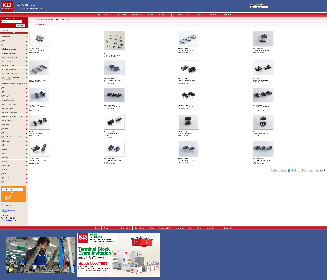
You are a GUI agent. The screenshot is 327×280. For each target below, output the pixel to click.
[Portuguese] (259, 5)
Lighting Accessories (9, 49)
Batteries (6, 174)
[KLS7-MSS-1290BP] (263, 45)
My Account (178, 14)
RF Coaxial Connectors (10, 41)
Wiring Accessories (9, 96)
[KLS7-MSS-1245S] (114, 128)
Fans (4, 153)
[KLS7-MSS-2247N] (188, 75)
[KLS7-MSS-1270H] (114, 102)
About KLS (212, 14)
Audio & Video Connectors (11, 57)
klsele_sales (11, 210)
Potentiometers (7, 120)
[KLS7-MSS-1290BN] (188, 45)
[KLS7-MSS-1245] (39, 128)
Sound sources (7, 88)
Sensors (5, 161)
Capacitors (6, 133)
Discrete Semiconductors (10, 112)
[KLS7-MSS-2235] (263, 128)
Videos (199, 14)
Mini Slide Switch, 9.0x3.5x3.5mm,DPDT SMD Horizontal (261, 160)
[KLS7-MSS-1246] (188, 128)
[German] (255, 5)
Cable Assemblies (8, 100)
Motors (5, 157)
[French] (253, 5)
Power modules (8, 182)
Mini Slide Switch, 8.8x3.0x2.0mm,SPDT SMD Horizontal (37, 106)
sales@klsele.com (11, 220)
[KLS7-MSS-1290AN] (114, 50)
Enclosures (6, 145)
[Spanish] (263, 5)
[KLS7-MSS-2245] (188, 155)
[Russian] (261, 5)
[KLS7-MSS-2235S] (114, 155)
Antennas (6, 45)
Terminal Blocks (8, 61)
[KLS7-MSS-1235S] (263, 102)
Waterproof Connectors (10, 69)
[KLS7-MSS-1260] (263, 75)
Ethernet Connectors (9, 65)
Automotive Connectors (10, 73)
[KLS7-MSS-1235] (188, 102)
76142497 (8, 205)
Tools (5, 170)
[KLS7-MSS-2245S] (263, 155)
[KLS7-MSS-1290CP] (39, 45)
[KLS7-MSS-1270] (39, 102)
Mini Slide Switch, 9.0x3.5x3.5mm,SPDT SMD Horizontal (112, 133)
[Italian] (257, 5)
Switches (6, 92)
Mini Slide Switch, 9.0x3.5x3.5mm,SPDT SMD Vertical (261, 106)
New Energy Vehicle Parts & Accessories (12, 78)
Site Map (150, 14)
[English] (251, 5)
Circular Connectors (9, 53)
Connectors (6, 37)
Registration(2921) (163, 14)
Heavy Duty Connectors (10, 178)
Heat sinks (6, 165)
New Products (122, 14)
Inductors (6, 129)
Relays (5, 149)
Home (98, 14)
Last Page (319, 170)
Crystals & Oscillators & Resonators (14, 137)
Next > (311, 170)
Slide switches (66, 19)
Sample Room (135, 14)
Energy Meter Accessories (11, 104)
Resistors (6, 125)
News (188, 14)
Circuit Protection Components (12, 116)
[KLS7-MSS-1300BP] (39, 75)
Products (108, 14)
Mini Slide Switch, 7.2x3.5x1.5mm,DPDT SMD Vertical (186, 80)
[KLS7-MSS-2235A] (39, 155)
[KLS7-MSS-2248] (114, 75)
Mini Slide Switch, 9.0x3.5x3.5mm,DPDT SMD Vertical (37, 160)
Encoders (6, 141)
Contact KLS (227, 14)
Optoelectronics (8, 108)
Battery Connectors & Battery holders (14, 84)
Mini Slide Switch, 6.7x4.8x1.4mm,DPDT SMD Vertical (112, 80)
